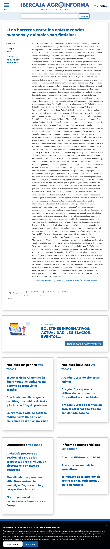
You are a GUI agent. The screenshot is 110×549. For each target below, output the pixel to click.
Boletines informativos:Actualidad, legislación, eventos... (66, 332)
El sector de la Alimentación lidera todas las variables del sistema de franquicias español (26, 383)
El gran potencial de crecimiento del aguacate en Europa (26, 501)
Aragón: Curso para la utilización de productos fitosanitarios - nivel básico (80, 393)
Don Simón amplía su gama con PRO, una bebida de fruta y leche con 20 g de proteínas (26, 401)
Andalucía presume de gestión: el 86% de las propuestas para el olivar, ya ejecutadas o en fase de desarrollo (26, 461)
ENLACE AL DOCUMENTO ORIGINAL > (13, 59)
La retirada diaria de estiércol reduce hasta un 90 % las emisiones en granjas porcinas (27, 417)
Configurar (13, 544)
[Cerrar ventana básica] (106, 526)
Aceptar (30, 544)
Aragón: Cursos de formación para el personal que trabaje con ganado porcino (81, 409)
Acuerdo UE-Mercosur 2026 (80, 457)
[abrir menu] (6, 5)
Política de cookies (79, 539)
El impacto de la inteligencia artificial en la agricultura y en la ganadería (80, 480)
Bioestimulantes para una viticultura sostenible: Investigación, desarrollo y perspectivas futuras (24, 483)
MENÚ (6, 9)
